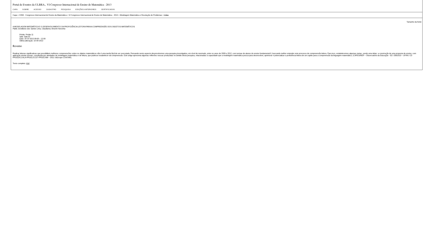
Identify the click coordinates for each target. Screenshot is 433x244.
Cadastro (51, 9)
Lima (166, 15)
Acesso (37, 9)
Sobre (25, 9)
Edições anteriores (85, 9)
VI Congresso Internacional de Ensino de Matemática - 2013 (93, 15)
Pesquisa (66, 9)
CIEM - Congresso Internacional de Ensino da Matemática (43, 15)
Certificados (108, 9)
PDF (28, 63)
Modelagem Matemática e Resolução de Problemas (141, 15)
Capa (15, 9)
